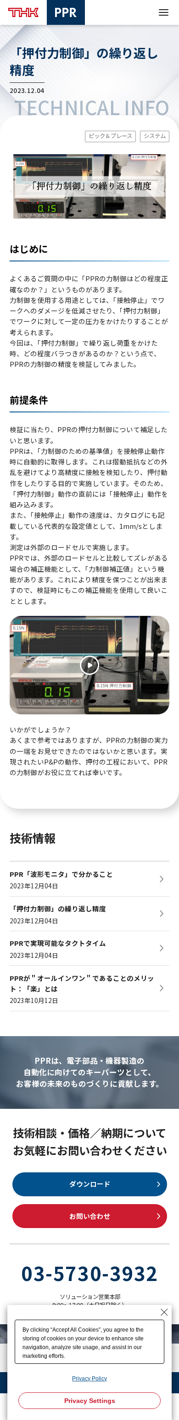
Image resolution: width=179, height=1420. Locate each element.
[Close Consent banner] (164, 1312)
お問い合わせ (90, 1216)
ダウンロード (90, 1183)
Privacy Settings (89, 1400)
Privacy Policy (89, 1378)
